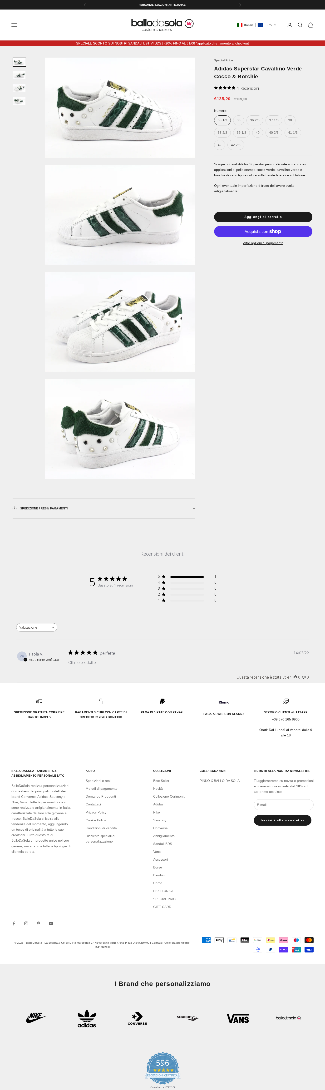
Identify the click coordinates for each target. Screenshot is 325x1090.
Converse (160, 828)
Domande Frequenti (101, 796)
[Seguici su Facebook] (13, 923)
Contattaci (93, 804)
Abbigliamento (164, 836)
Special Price (223, 60)
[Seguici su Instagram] (26, 923)
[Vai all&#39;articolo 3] (19, 88)
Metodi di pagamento (102, 788)
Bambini (159, 875)
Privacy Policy (96, 812)
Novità (158, 788)
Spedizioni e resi (98, 781)
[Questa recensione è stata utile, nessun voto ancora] (295, 677)
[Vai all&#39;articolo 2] (19, 74)
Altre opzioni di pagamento (263, 243)
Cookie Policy (96, 820)
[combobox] (36, 627)
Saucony (159, 820)
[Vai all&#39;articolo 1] (19, 62)
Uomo (157, 883)
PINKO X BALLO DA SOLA (220, 781)
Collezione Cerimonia (169, 796)
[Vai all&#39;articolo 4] (19, 100)
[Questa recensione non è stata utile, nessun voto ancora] (303, 677)
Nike (156, 812)
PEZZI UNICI (163, 891)
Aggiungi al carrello (263, 217)
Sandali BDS (162, 844)
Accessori (160, 859)
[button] (256, 25)
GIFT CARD (162, 907)
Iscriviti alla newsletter (283, 820)
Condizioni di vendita (101, 828)
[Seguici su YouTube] (51, 923)
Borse (157, 867)
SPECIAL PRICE (165, 899)
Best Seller (161, 781)
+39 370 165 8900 (286, 719)
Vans (157, 851)
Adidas (158, 804)
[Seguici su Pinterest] (38, 923)
